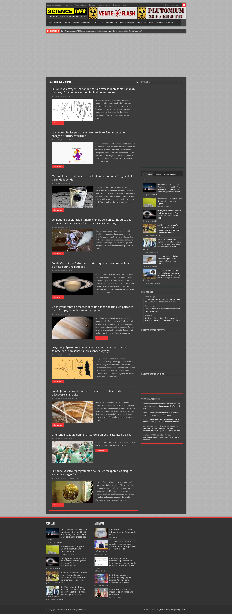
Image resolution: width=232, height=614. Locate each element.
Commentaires (170, 175)
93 (156, 266)
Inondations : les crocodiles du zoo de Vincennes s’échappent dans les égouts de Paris (162, 406)
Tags (145, 180)
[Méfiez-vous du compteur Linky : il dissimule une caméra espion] (149, 202)
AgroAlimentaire (55, 22)
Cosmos (67, 22)
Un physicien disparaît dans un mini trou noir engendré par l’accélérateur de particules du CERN (73, 562)
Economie (99, 22)
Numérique (141, 22)
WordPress (164, 610)
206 (157, 195)
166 (170, 206)
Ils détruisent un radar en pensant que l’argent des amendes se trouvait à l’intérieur (161, 437)
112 (160, 252)
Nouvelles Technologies (125, 22)
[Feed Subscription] (137, 82)
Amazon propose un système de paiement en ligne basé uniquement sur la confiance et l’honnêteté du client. (115, 563)
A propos (69, 5)
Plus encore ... (57, 123)
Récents (158, 175)
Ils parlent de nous (119, 5)
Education (109, 22)
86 (159, 283)
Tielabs (183, 610)
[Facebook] (165, 5)
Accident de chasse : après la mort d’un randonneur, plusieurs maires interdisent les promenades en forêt (74, 576)
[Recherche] (184, 5)
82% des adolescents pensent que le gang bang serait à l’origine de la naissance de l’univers (121, 579)
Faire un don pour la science (99, 5)
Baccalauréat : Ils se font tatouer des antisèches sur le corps (122, 532)
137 (156, 221)
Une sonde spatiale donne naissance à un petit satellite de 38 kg (91, 434)
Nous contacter (81, 5)
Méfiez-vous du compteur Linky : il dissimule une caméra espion (169, 201)
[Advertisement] (116, 55)
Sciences (159, 22)
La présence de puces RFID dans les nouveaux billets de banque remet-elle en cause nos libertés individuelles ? (101, 31)
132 (158, 235)
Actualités (57, 96)
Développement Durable (82, 22)
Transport (169, 22)
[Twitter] (168, 5)
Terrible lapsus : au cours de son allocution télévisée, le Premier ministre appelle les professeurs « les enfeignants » (115, 546)
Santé (151, 22)
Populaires (148, 175)
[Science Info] (66, 12)
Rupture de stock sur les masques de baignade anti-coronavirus (121, 591)
